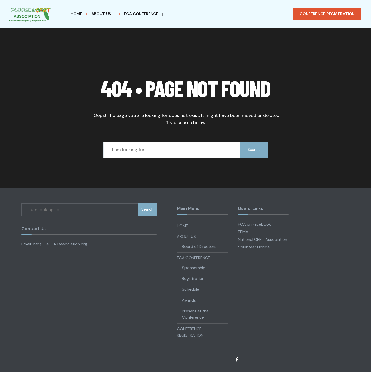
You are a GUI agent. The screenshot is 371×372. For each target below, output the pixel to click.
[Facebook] (237, 359)
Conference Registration (327, 13)
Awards (189, 300)
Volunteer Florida (254, 247)
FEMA (243, 231)
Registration (193, 278)
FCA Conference (141, 13)
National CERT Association (262, 239)
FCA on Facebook (254, 224)
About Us (101, 13)
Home (76, 13)
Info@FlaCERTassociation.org (60, 244)
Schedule (190, 289)
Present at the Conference (195, 314)
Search (254, 149)
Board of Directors (199, 246)
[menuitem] (102, 14)
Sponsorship (193, 267)
